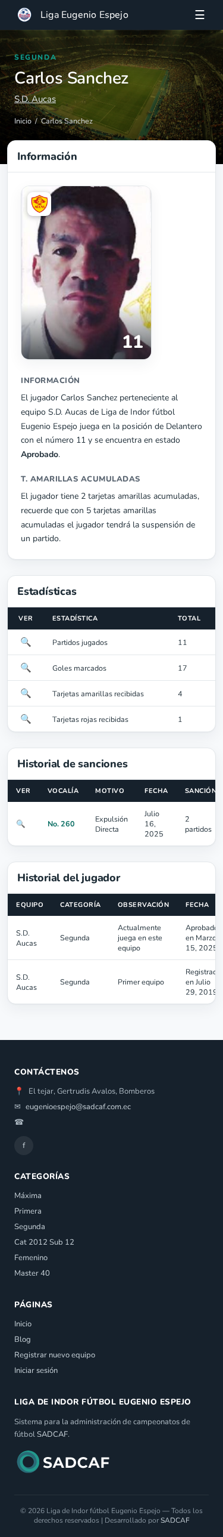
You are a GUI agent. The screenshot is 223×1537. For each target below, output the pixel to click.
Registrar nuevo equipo (54, 1355)
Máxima (28, 1195)
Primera (28, 1211)
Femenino (31, 1257)
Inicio (23, 121)
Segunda (29, 1226)
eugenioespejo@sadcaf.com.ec (78, 1106)
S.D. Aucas (35, 99)
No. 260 (61, 824)
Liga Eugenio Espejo (84, 14)
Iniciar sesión (36, 1370)
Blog (22, 1339)
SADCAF (52, 1434)
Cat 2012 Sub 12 (44, 1242)
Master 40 (32, 1273)
